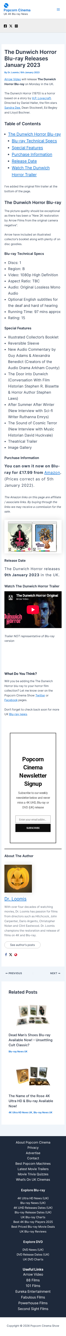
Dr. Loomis (15, 899)
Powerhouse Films (33, 1303)
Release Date (24, 161)
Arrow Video (12, 79)
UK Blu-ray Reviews (33, 1231)
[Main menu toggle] (58, 9)
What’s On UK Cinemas (33, 1179)
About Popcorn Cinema (33, 1142)
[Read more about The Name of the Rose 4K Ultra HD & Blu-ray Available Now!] (33, 1075)
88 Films (33, 1280)
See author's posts (22, 945)
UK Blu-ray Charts (33, 1217)
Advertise (33, 1153)
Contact (33, 1158)
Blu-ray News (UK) (33, 1203)
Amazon (52, 472)
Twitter (40, 695)
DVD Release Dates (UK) (33, 1254)
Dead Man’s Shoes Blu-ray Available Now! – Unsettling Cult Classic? (30, 1040)
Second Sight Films (33, 1309)
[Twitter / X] (10, 26)
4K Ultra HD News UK (20, 1112)
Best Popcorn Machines (33, 1163)
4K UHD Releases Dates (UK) (33, 1207)
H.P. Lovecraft (41, 98)
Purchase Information (32, 154)
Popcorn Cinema (17, 10)
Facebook (11, 700)
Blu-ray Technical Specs (34, 140)
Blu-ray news (18, 714)
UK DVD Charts (33, 1259)
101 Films (33, 1286)
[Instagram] (16, 26)
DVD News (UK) (33, 1249)
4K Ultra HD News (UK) (33, 1198)
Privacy (33, 1147)
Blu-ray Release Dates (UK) (33, 1212)
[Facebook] (5, 26)
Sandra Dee (12, 107)
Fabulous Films (33, 1297)
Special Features (27, 147)
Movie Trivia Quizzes (33, 1174)
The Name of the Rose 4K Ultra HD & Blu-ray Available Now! (31, 1101)
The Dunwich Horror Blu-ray (34, 134)
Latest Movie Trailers (33, 1169)
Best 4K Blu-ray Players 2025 (33, 1222)
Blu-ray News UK (18, 1051)
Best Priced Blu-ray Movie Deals (33, 1226)
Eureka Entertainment (33, 1291)
